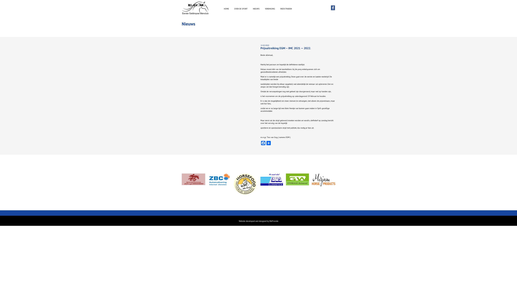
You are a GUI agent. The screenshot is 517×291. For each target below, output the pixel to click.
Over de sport (241, 9)
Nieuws (256, 9)
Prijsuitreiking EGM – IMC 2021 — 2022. (286, 48)
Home (226, 9)
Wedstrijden (286, 9)
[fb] (333, 9)
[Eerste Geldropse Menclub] (195, 8)
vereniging (270, 9)
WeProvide (273, 221)
